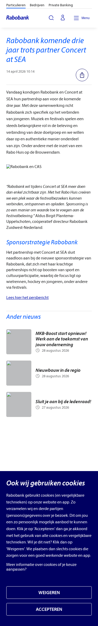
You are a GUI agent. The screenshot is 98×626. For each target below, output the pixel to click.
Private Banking (61, 5)
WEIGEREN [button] (49, 592)
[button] (84, 75)
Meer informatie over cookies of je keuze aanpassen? (41, 567)
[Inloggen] (62, 18)
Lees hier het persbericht (27, 297)
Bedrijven (37, 5)
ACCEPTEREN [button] (49, 609)
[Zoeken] (51, 17)
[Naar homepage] (18, 18)
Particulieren (16, 5)
